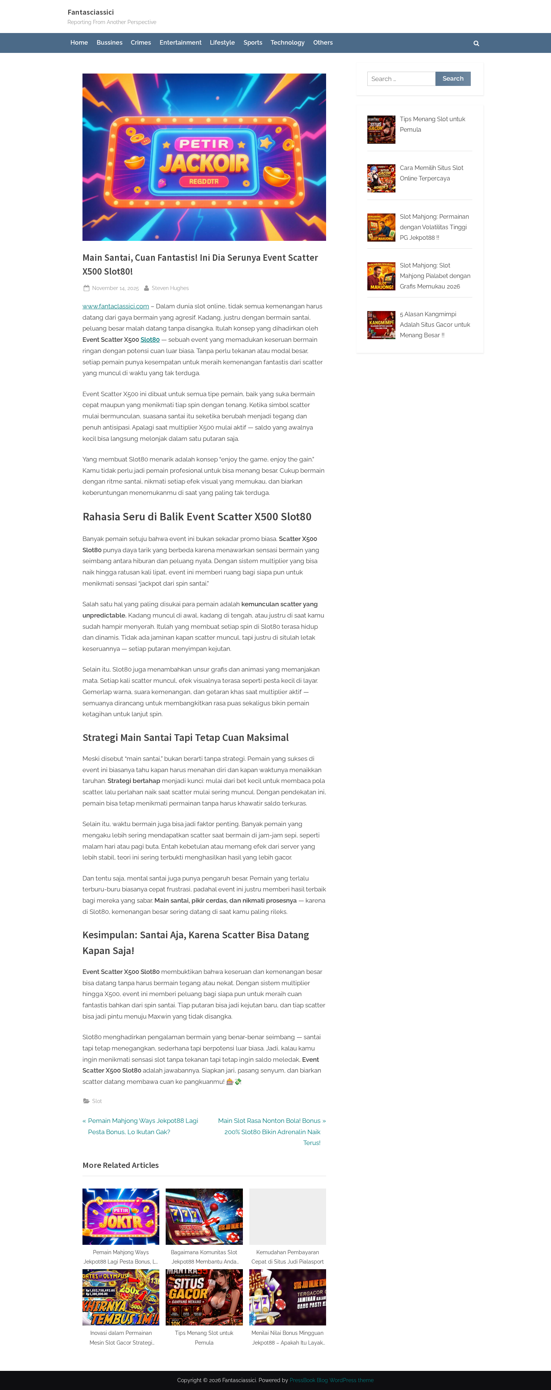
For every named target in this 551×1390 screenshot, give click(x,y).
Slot (97, 1101)
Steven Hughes (170, 287)
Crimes (141, 42)
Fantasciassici (90, 12)
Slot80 (150, 339)
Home (79, 42)
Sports (253, 42)
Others (323, 42)
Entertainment (181, 42)
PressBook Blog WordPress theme (332, 1380)
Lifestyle (222, 42)
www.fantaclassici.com (115, 306)
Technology (288, 42)
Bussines (110, 42)
